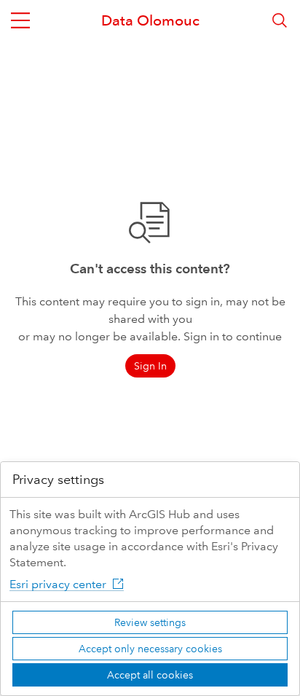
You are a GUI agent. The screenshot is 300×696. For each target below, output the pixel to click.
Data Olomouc (150, 20)
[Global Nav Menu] (20, 20)
